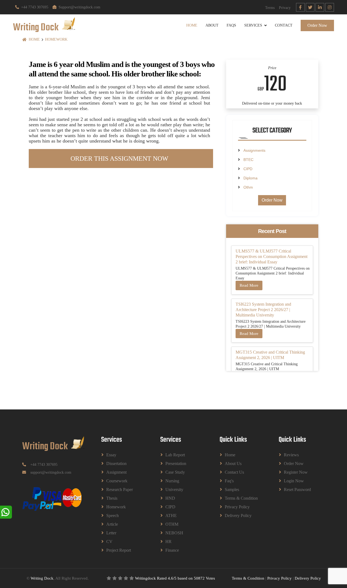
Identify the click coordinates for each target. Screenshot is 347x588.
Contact (284, 25)
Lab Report (175, 455)
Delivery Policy (238, 515)
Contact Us (234, 472)
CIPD (247, 169)
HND (170, 498)
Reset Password (297, 489)
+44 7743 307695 (34, 7)
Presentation (175, 463)
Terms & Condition (241, 498)
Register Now (296, 472)
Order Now (317, 25)
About (212, 25)
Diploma (250, 178)
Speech (112, 515)
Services (253, 25)
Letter (111, 533)
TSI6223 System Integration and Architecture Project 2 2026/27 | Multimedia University (263, 309)
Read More (249, 285)
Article (112, 524)
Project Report (118, 550)
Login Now (294, 481)
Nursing (172, 481)
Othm (248, 187)
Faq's (229, 481)
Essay (111, 455)
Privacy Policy (237, 507)
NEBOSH (174, 533)
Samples (232, 489)
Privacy (285, 8)
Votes (210, 578)
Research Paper (119, 489)
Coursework (116, 481)
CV (109, 541)
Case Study (175, 472)
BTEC (248, 159)
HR (168, 541)
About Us (233, 463)
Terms (270, 8)
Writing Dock (42, 578)
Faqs (231, 25)
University (174, 489)
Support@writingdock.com (79, 7)
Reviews (291, 455)
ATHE (171, 515)
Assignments (254, 150)
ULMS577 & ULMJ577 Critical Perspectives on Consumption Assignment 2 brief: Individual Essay (271, 256)
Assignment (116, 472)
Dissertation (116, 463)
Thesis (111, 498)
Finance (172, 550)
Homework (56, 39)
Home (191, 25)
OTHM (171, 524)
